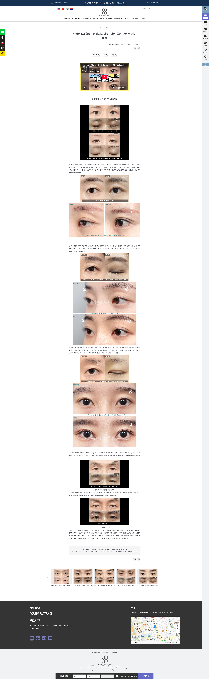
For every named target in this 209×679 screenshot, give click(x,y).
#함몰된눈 (114, 55)
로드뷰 (166, 642)
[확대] (177, 626)
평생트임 (95, 18)
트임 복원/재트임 (76, 18)
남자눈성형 (109, 18)
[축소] (177, 628)
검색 (134, 48)
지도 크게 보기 (176, 642)
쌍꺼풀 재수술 (87, 18)
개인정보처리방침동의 (127, 676)
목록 (138, 48)
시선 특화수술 (66, 18)
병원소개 (144, 18)
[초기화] (177, 631)
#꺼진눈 (106, 55)
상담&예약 (127, 18)
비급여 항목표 (113, 652)
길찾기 (170, 642)
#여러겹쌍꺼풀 (96, 55)
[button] (47, 577)
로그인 (140, 9)
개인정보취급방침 (96, 652)
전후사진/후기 (135, 18)
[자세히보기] (133, 676)
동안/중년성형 (118, 18)
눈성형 (102, 18)
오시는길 (150, 9)
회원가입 (144, 9)
